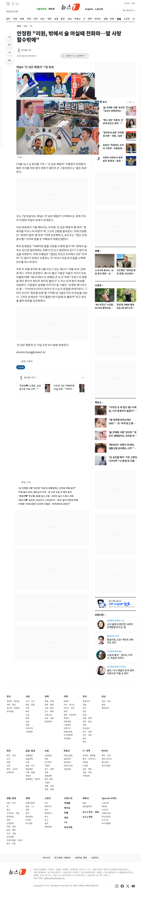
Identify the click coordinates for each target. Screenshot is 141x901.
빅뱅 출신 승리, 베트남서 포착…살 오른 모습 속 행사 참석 (45, 492)
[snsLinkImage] (116, 886)
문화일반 (10, 816)
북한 (9, 750)
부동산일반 (68, 755)
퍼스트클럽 (106, 823)
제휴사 (86, 798)
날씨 (27, 721)
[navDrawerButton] (8, 4)
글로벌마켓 (87, 806)
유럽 (65, 711)
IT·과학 (86, 750)
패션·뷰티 (49, 779)
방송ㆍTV (30, 806)
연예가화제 (30, 803)
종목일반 (48, 826)
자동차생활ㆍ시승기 (15, 840)
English (89, 9)
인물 (27, 725)
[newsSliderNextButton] (133, 102)
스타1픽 (105, 810)
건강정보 (10, 823)
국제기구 (67, 728)
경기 (84, 708)
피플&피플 (68, 732)
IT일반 (85, 765)
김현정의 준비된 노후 (115, 620)
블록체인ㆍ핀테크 (33, 779)
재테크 (28, 776)
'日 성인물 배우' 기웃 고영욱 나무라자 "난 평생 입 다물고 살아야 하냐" (123, 461)
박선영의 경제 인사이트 (116, 666)
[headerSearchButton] (17, 4)
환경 (27, 718)
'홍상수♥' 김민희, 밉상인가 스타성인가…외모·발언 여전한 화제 (48, 500)
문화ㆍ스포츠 (12, 769)
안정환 (21, 367)
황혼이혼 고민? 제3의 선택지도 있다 (120, 641)
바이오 (105, 750)
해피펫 (51, 9)
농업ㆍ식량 (49, 718)
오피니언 (99, 615)
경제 (47, 696)
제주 (84, 742)
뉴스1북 (105, 820)
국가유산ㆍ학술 (13, 813)
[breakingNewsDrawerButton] (13, 4)
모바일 (85, 762)
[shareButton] (9, 37)
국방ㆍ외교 (106, 701)
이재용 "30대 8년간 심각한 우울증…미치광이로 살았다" (44, 504)
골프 (46, 823)
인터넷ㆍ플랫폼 (89, 755)
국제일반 (67, 738)
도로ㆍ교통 (11, 833)
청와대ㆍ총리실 (13, 701)
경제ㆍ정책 (49, 701)
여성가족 (29, 728)
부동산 (67, 750)
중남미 (66, 718)
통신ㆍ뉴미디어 (89, 759)
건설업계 (67, 769)
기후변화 (67, 725)
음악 (27, 813)
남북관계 (10, 772)
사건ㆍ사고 (30, 701)
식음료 (47, 782)
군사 (8, 759)
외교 (104, 696)
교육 (27, 708)
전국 (85, 696)
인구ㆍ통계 (49, 711)
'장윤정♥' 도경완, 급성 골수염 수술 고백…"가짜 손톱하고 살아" (30, 387)
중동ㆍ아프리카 (70, 715)
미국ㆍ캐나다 (69, 704)
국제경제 (67, 721)
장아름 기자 (26, 50)
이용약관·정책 (81, 857)
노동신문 (99, 9)
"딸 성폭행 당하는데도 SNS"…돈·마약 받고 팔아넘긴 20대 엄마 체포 (122, 423)
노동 (27, 715)
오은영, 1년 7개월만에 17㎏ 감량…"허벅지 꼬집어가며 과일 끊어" (64, 387)
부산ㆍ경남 (87, 735)
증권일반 (29, 769)
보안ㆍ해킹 (87, 769)
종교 (8, 810)
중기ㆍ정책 (49, 769)
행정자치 (86, 701)
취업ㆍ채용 (49, 789)
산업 (47, 750)
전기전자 (48, 762)
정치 (9, 696)
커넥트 (127, 3)
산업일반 (48, 755)
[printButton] (9, 60)
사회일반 (29, 732)
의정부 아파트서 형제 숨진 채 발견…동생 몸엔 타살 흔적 (113, 161)
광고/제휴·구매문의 (62, 857)
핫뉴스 (98, 402)
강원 (84, 715)
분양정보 (67, 762)
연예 (19, 26)
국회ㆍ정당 (11, 704)
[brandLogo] (70, 6)
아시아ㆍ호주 (69, 708)
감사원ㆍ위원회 (13, 708)
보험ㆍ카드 (30, 765)
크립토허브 (41, 9)
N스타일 (29, 823)
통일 (103, 704)
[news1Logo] (17, 871)
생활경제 (48, 776)
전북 (84, 725)
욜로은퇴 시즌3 (113, 636)
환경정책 (48, 721)
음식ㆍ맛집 (11, 843)
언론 (8, 820)
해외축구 (48, 813)
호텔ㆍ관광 (49, 786)
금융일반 (29, 755)
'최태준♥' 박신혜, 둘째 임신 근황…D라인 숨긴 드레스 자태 (46, 496)
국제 (66, 696)
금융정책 (29, 759)
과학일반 (86, 776)
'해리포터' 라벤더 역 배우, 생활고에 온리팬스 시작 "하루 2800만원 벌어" (122, 448)
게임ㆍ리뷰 (87, 772)
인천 (84, 711)
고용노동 (48, 715)
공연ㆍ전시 (11, 803)
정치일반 (10, 711)
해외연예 (29, 816)
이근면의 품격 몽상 (114, 651)
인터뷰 (28, 820)
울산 (84, 738)
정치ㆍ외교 (11, 755)
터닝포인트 (106, 816)
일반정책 (67, 759)
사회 (28, 696)
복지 (27, 711)
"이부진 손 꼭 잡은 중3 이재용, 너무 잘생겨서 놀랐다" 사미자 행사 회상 (122, 411)
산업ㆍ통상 (49, 708)
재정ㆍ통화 (49, 704)
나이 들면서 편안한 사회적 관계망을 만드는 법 (120, 626)
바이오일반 (106, 765)
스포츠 (98, 285)
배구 (46, 816)
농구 (46, 820)
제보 (133, 3)
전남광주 (86, 728)
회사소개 (46, 857)
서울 (84, 704)
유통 (46, 772)
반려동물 (10, 837)
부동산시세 (68, 765)
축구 (46, 810)
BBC (84, 803)
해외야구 (48, 806)
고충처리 (94, 857)
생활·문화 (11, 798)
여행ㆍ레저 (11, 826)
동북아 (66, 701)
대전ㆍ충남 (87, 721)
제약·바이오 (107, 759)
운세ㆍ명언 (11, 830)
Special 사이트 (109, 798)
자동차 (47, 765)
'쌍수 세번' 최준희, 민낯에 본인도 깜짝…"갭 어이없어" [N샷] (113, 123)
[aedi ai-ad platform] (32, 73)
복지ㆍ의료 (106, 755)
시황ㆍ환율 (30, 772)
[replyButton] (9, 45)
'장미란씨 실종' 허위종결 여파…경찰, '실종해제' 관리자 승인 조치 (113, 136)
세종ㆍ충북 (87, 718)
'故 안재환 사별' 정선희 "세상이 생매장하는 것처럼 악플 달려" (47, 488)
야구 (46, 803)
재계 (46, 759)
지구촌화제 (68, 735)
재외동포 (105, 708)
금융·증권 (30, 750)
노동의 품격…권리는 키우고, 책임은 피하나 (120, 656)
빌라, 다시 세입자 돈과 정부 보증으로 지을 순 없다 (120, 672)
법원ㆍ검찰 (30, 704)
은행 (27, 762)
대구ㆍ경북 (87, 732)
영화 (27, 810)
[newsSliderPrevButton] (127, 102)
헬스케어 (105, 762)
